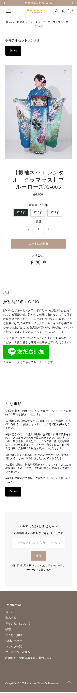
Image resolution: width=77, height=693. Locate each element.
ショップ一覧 (13, 646)
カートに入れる (38, 243)
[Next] (21, 71)
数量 (38, 221)
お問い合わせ (13, 640)
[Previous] (11, 71)
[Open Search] (56, 11)
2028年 (38, 212)
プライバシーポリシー (19, 652)
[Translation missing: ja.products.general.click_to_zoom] (65, 71)
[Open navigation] (8, 11)
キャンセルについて (17, 623)
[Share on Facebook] (32, 263)
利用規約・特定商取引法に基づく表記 (28, 657)
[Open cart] (70, 11)
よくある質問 (13, 635)
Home (9, 22)
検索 (8, 629)
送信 (38, 555)
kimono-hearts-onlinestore (42, 683)
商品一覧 (10, 617)
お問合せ (37, 255)
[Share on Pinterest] (44, 263)
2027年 (21, 212)
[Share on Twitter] (38, 263)
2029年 (55, 212)
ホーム (9, 612)
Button (13, 50)
